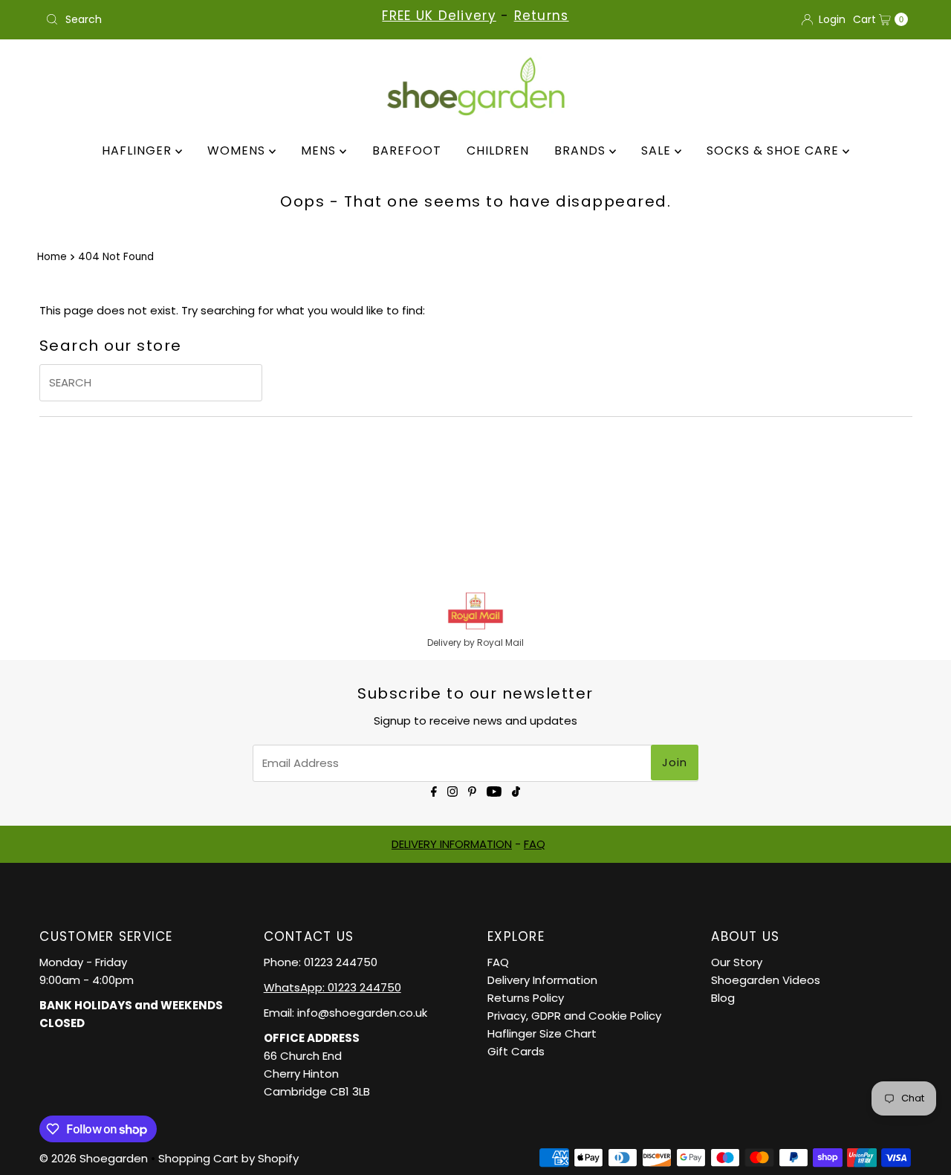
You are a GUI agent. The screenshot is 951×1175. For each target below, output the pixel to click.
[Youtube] (494, 790)
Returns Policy (525, 998)
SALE (658, 150)
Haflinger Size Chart (542, 1033)
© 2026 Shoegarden (93, 1158)
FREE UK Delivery (439, 16)
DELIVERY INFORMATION (452, 844)
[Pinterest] (472, 790)
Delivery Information (542, 980)
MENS (320, 150)
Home (52, 257)
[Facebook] (434, 790)
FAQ (534, 844)
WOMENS (238, 150)
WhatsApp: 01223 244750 (332, 987)
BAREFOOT (406, 150)
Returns (541, 16)
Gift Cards (516, 1051)
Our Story (736, 962)
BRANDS (581, 150)
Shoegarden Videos (765, 980)
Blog (723, 998)
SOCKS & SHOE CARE (775, 150)
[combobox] (180, 19)
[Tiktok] (516, 790)
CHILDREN (498, 150)
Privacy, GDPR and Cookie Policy (574, 1015)
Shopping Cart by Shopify (228, 1158)
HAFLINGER (138, 150)
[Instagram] (452, 790)
